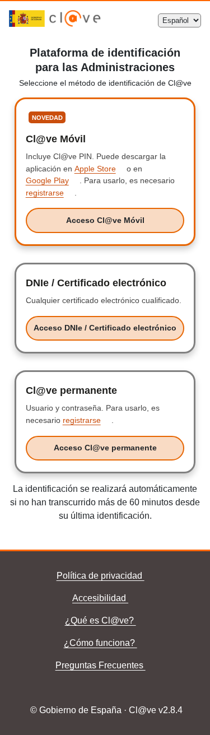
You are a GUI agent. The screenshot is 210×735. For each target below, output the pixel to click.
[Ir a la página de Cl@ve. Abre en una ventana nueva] (75, 24)
